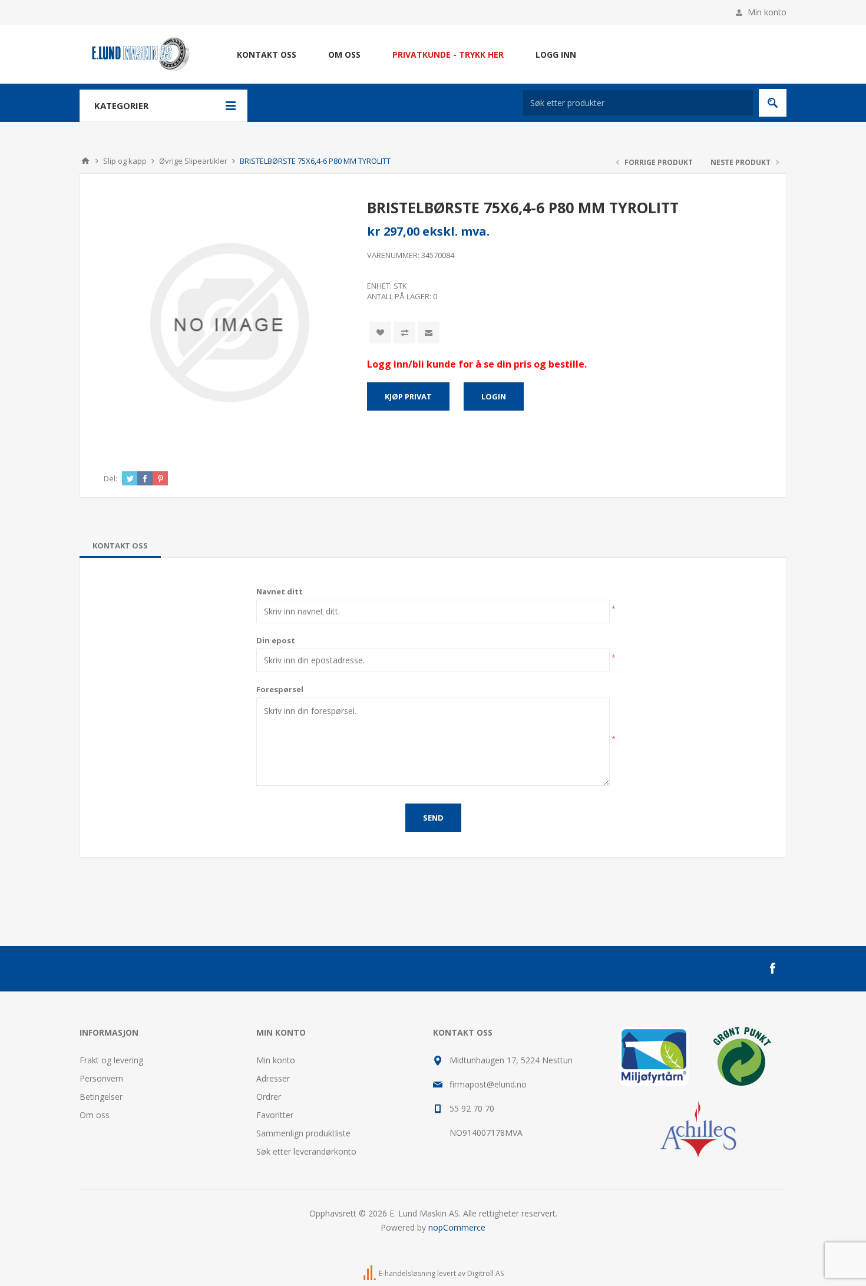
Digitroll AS (485, 1273)
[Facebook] (772, 968)
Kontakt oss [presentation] (120, 545)
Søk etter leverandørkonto (306, 1151)
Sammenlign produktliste (303, 1133)
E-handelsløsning (407, 1273)
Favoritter (274, 1114)
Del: (110, 478)
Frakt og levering (111, 1060)
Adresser (273, 1078)
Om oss (95, 1114)
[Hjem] (85, 160)
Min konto (767, 12)
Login (493, 396)
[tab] (120, 545)
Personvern (101, 1078)
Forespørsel (279, 689)
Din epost (275, 640)
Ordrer (268, 1096)
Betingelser (101, 1096)
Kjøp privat (408, 396)
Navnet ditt (279, 591)
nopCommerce (456, 1227)
